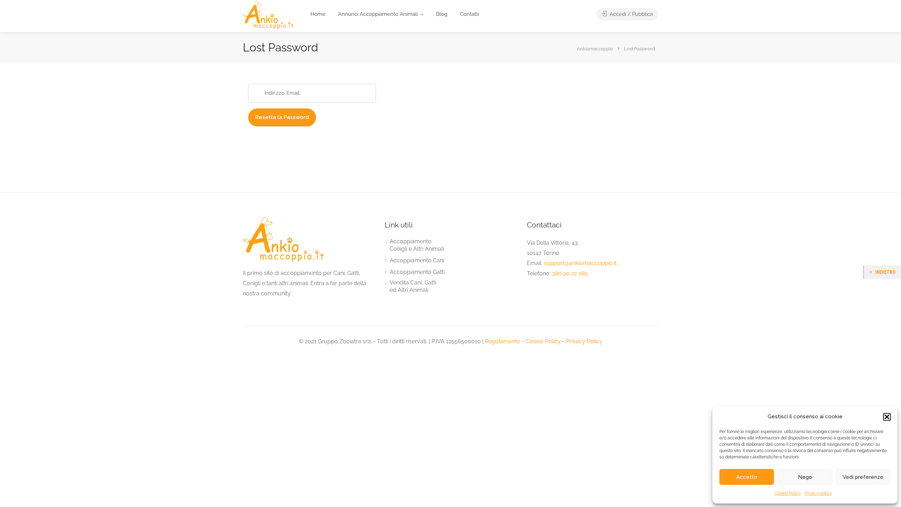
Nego (805, 477)
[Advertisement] (450, 187)
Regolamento (502, 341)
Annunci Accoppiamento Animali (378, 14)
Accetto (746, 477)
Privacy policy (818, 493)
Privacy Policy (584, 341)
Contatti (469, 14)
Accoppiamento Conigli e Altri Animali (417, 245)
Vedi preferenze (863, 477)
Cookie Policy (788, 493)
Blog (441, 14)
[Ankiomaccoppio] (268, 14)
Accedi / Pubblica (630, 14)
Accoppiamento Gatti (417, 272)
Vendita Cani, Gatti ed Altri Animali (413, 286)
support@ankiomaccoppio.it (580, 263)
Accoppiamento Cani (417, 260)
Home (318, 14)
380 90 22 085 (570, 273)
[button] (886, 416)
